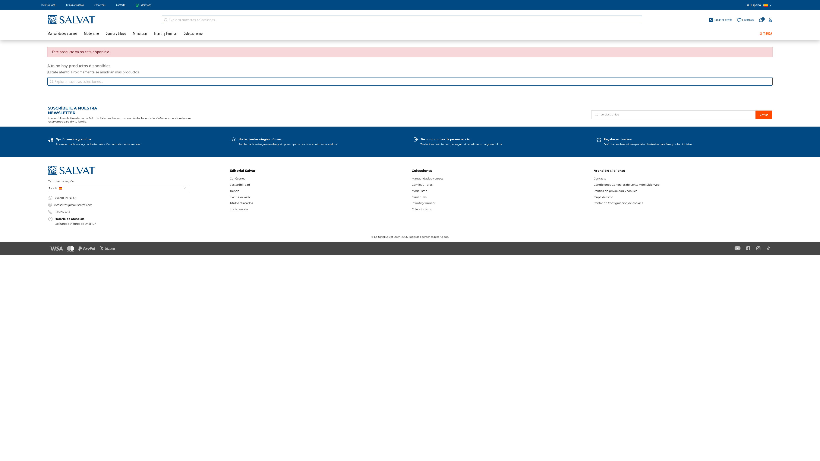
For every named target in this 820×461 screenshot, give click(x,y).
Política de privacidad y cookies (615, 191)
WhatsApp (146, 5)
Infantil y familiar (423, 203)
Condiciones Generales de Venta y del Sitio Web (627, 184)
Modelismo (419, 191)
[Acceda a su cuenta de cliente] (770, 20)
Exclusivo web (48, 5)
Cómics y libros (422, 184)
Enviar (764, 114)
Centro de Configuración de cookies (618, 203)
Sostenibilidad (240, 184)
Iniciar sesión (239, 209)
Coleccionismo (422, 209)
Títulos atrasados (75, 5)
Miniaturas (419, 197)
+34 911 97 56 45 (65, 198)
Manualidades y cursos (427, 178)
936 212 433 (62, 212)
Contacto (120, 5)
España (756, 5)
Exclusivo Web (240, 197)
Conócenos (99, 5)
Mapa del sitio (603, 197)
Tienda (234, 191)
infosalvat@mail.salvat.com (73, 205)
